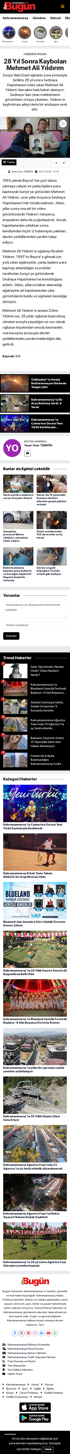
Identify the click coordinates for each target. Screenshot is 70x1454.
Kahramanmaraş (15, 18)
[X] (21, 1333)
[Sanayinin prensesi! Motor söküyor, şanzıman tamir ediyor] (18, 520)
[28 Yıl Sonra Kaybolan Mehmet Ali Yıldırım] (35, 137)
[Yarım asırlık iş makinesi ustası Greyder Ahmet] (18, 483)
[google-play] (35, 1418)
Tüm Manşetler (17, 1365)
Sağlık (37, 1388)
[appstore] (35, 1407)
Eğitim (50, 1388)
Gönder (11, 636)
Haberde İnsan (35, 54)
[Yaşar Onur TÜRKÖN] (12, 448)
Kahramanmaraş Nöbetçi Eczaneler (29, 1344)
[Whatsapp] (55, 1333)
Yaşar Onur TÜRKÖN (22, 172)
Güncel (55, 18)
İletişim (38, 1397)
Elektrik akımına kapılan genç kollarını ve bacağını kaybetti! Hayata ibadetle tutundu (17, 574)
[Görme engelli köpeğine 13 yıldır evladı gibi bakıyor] (52, 556)
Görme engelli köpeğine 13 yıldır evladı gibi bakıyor (49, 571)
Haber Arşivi (15, 1373)
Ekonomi (11, 1388)
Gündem (39, 18)
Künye (10, 1392)
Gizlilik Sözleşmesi (17, 1397)
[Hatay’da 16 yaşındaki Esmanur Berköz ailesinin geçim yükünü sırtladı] (52, 483)
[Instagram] (35, 1333)
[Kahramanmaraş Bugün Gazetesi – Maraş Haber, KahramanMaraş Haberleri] (19, 6)
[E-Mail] (27, 453)
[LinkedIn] (42, 1333)
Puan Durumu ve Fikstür (22, 1361)
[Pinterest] (28, 1333)
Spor (25, 1388)
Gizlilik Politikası (53, 1392)
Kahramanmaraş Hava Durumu (25, 1348)
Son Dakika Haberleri (20, 1369)
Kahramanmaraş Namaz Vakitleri (27, 1353)
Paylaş (11, 162)
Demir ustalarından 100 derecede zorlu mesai (50, 534)
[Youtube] (48, 1333)
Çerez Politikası (28, 1392)
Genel (35, 1384)
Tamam (48, 1449)
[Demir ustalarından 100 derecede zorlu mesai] (52, 520)
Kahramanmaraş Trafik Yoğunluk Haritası (32, 1357)
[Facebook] (15, 1333)
